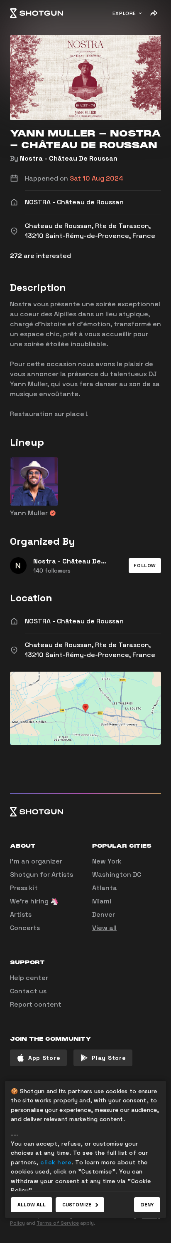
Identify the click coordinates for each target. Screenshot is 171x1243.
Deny (147, 1204)
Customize (76, 1204)
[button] (145, 565)
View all (104, 927)
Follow (145, 565)
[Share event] (153, 13)
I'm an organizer (36, 861)
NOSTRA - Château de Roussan (74, 621)
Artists (21, 914)
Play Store (109, 1058)
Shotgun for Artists (41, 874)
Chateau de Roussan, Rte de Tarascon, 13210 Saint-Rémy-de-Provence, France (90, 649)
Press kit (24, 887)
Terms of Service (58, 1223)
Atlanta (104, 887)
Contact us (28, 991)
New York (107, 861)
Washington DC (116, 874)
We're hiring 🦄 (34, 901)
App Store (44, 1058)
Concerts (25, 927)
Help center (29, 977)
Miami (101, 901)
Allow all (31, 1204)
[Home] (36, 13)
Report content (35, 1004)
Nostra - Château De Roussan (68, 158)
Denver (103, 914)
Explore (124, 13)
